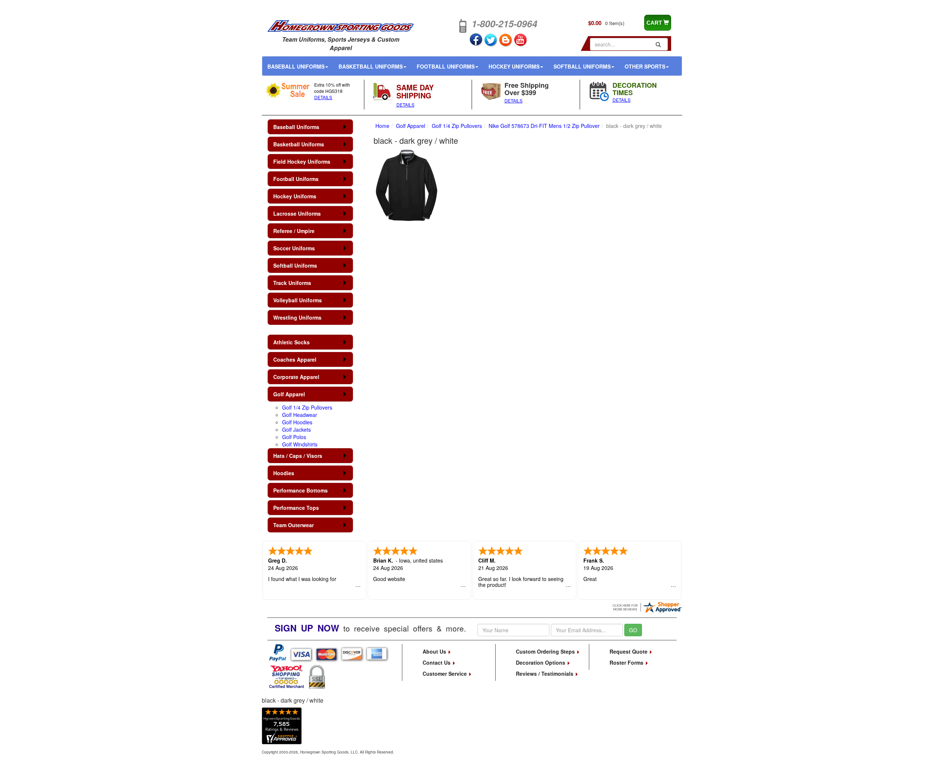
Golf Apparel (289, 394)
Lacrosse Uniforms (297, 213)
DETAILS (323, 97)
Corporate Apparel (296, 376)
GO (633, 630)
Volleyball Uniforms (297, 300)
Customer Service (445, 673)
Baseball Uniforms (295, 66)
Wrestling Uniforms (297, 317)
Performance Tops (296, 507)
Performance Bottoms (300, 490)
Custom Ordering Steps (546, 651)
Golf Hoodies (297, 422)
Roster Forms (627, 662)
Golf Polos (294, 437)
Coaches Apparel (294, 359)
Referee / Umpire (294, 230)
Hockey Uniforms (514, 66)
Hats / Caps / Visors (297, 455)
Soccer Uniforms (294, 248)
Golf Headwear (299, 414)
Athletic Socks (291, 342)
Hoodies (283, 473)
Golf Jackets (296, 429)
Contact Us (437, 662)
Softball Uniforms (582, 66)
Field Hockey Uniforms (301, 161)
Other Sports (645, 66)
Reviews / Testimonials (545, 673)
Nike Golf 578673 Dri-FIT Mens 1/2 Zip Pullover (544, 125)
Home (382, 125)
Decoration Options (541, 662)
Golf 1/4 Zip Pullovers (307, 407)
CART (654, 23)
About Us (435, 651)
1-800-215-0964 (504, 23)
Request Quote (629, 651)
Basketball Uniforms (371, 66)
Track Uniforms (292, 282)
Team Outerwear (293, 525)
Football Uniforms (446, 66)
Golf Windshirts (299, 444)
